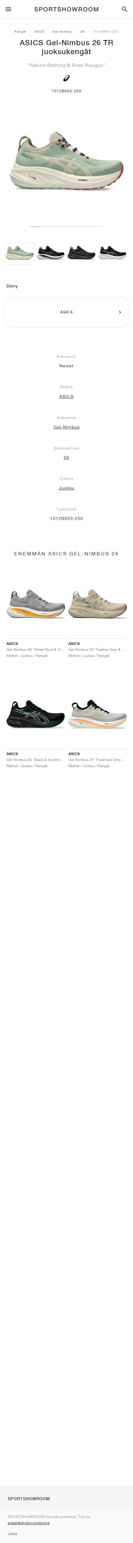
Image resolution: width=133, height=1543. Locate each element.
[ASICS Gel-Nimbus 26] (50, 253)
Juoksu (67, 487)
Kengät (20, 31)
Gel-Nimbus (62, 31)
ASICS (39, 31)
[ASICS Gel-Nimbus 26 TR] (19, 253)
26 (82, 31)
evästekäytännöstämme (28, 1523)
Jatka (12, 1533)
